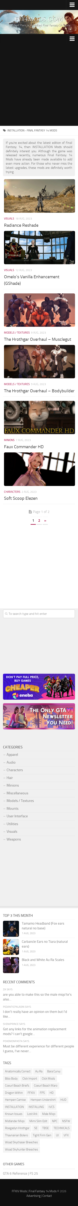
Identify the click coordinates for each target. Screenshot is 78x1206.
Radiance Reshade (21, 225)
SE (35, 1128)
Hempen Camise (15, 1100)
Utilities (12, 824)
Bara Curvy (53, 1071)
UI (57, 1135)
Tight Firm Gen (42, 1135)
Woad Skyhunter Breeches (21, 1149)
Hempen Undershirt (43, 1100)
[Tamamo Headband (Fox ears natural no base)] (11, 929)
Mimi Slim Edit (38, 1121)
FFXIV (31, 1093)
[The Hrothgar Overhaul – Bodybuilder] (39, 361)
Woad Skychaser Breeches (21, 1142)
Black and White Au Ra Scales (43, 960)
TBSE (45, 1128)
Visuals (9, 218)
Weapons (14, 839)
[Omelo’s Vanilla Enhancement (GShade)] (39, 247)
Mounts (12, 808)
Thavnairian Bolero (16, 1135)
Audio (11, 762)
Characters (12, 492)
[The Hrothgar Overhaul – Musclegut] (39, 310)
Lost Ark (32, 1114)
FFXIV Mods (19, 1191)
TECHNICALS (62, 1128)
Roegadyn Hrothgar (17, 1128)
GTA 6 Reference (15, 1173)
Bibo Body (11, 1078)
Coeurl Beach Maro (45, 1085)
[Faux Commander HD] (39, 417)
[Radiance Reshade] (39, 196)
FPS (42, 1093)
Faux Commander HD (24, 446)
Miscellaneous (17, 793)
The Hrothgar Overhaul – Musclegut (37, 339)
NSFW (66, 1121)
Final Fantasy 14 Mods (43, 1191)
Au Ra (38, 1071)
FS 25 (34, 1173)
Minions (9, 440)
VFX (66, 1135)
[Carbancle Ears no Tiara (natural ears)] (11, 947)
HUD (63, 1100)
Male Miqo (48, 1114)
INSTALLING (36, 1107)
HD (52, 1093)
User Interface (17, 816)
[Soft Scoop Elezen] (39, 469)
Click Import (29, 1078)
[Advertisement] (39, 85)
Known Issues (13, 1114)
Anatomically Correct (17, 1071)
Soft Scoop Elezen (21, 498)
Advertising (33, 1196)
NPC (54, 1121)
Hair (10, 778)
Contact (47, 1196)
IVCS (51, 1107)
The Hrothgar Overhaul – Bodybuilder (39, 390)
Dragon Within (14, 1093)
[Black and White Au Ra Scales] (11, 965)
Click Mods (48, 1078)
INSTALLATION (14, 1107)
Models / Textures (17, 332)
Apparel (12, 754)
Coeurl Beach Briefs (17, 1085)
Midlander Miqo (15, 1121)
